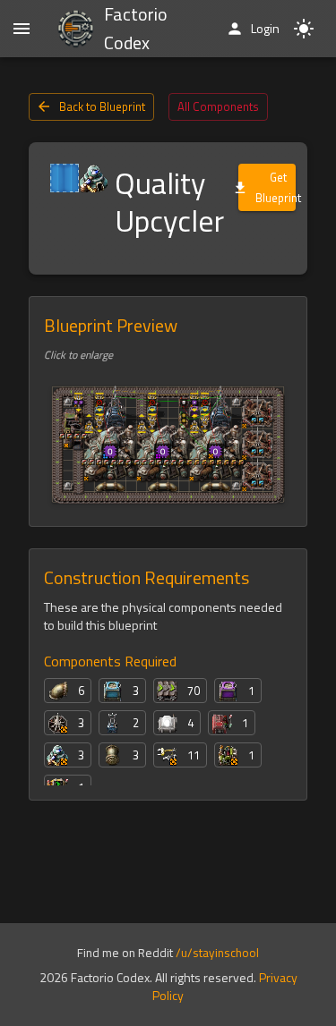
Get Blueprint (275, 187)
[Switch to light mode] (304, 29)
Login (265, 28)
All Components (218, 106)
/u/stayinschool (217, 953)
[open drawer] (21, 29)
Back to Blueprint (102, 106)
